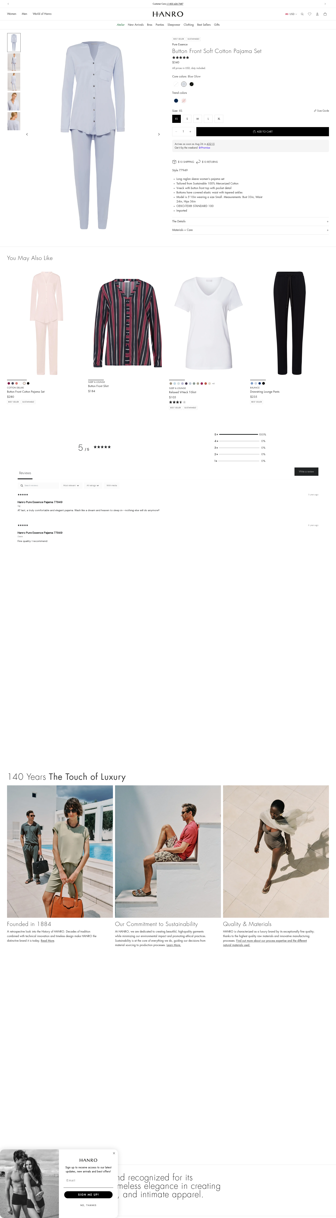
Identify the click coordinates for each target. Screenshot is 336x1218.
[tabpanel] (168, 515)
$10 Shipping (186, 162)
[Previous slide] (8, 4)
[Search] (302, 14)
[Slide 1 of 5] (14, 42)
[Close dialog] (114, 1153)
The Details (178, 221)
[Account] (317, 14)
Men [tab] (24, 14)
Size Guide (323, 110)
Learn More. (174, 945)
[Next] (80, 323)
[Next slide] (325, 4)
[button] (239, 434)
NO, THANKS (88, 1205)
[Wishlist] (309, 14)
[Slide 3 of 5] (14, 82)
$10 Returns (168, 4)
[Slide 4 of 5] (14, 101)
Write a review (306, 471)
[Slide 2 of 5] (14, 62)
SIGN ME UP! (88, 1195)
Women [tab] (11, 14)
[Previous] (12, 323)
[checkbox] (112, 485)
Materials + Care (182, 230)
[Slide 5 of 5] (14, 121)
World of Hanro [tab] (42, 14)
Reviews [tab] (25, 473)
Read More (47, 940)
